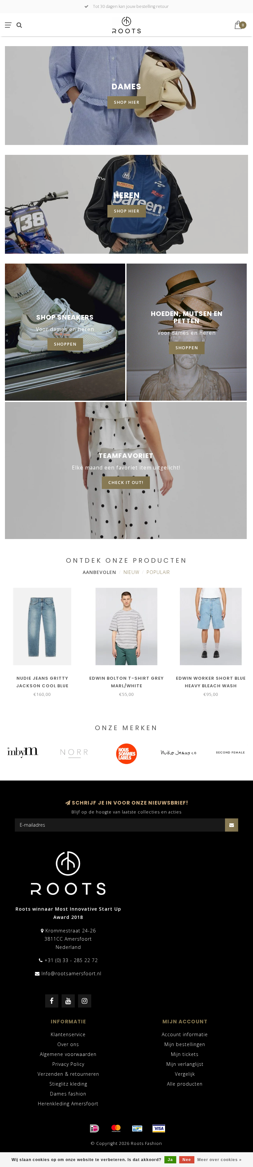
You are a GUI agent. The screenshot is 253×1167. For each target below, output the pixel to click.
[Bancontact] (137, 1128)
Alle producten (185, 1084)
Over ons (68, 1044)
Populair (158, 572)
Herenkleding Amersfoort (68, 1103)
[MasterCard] (116, 1128)
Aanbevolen (99, 572)
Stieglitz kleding (68, 1084)
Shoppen (187, 348)
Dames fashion (68, 1094)
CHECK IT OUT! (125, 482)
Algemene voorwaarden (68, 1054)
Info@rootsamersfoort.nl (71, 973)
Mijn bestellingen (184, 1044)
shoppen (65, 344)
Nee (187, 1159)
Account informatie (185, 1034)
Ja (170, 1159)
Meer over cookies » (219, 1159)
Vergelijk (185, 1074)
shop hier (126, 102)
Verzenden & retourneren (68, 1074)
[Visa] (159, 1128)
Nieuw (131, 572)
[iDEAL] (94, 1128)
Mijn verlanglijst (185, 1064)
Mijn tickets (185, 1054)
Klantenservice (68, 1034)
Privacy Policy (68, 1064)
